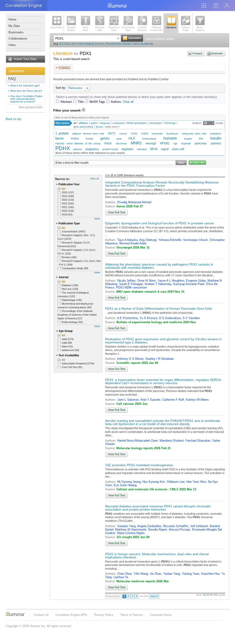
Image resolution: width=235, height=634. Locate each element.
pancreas (201, 143)
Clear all (128, 101)
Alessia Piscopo (179, 529)
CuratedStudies (71, 28)
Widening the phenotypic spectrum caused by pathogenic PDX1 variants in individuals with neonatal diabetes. (159, 266)
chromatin (157, 133)
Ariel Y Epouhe (150, 399)
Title (81, 101)
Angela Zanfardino (149, 526)
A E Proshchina (127, 318)
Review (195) (69, 257)
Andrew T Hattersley (158, 284)
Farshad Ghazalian (197, 440)
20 (208, 595)
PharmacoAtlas (114, 28)
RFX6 (154, 149)
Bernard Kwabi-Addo (132, 243)
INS (201, 138)
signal (165, 149)
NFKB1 (165, 143)
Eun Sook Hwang (125, 485)
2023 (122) (68, 199)
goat (119, 138)
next (153, 596)
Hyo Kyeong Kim (154, 481)
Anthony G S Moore (130, 358)
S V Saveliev (191, 318)
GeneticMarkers (142, 28)
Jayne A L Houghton (171, 280)
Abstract (66, 101)
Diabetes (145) (70, 285)
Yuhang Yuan (190, 573)
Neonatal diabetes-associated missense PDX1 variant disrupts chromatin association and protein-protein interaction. (158, 507)
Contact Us (41, 615)
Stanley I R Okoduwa (159, 358)
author (94, 123)
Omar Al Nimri (146, 280)
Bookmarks (16, 32)
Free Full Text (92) (72, 367)
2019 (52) (67, 214)
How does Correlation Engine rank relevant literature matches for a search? (26, 99)
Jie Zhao (155, 573)
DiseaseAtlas (99, 28)
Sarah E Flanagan (131, 284)
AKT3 (111, 133)
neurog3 (150, 143)
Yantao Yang (171, 573)
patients (216, 143)
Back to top (13, 119)
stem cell (178, 149)
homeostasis (149, 138)
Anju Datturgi (148, 240)
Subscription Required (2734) (78, 363)
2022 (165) (68, 203)
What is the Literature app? (25, 85)
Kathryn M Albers (197, 399)
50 (205, 123)
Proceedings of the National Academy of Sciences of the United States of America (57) (76, 315)
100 (215, 595)
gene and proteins (83, 126)
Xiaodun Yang (126, 526)
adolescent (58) (70, 350)
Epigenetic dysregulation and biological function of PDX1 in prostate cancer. (160, 223)
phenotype (155, 123)
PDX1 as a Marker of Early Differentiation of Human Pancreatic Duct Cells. (159, 308)
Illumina (15, 614)
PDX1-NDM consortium (131, 287)
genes (104, 138)
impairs (188, 138)
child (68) (67, 342)
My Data (14, 26)
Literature (16, 71)
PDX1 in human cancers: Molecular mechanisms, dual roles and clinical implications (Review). (157, 555)
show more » (112, 126)
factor (59, 138)
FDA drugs (170, 123)
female (89, 138)
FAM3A (75, 138)
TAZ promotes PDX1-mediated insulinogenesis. (139, 465)
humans (170, 138)
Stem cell (138, 43)
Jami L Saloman (128, 399)
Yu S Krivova (148, 318)
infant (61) (67, 346)
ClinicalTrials (185, 28)
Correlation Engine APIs (71, 615)
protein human (110, 149)
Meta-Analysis (200, 28)
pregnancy (92, 149)
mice (108, 143)
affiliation (83, 123)
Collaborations (17, 38)
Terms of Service (131, 615)
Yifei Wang (141, 573)
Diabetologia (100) (72, 300)
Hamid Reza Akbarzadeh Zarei (137, 440)
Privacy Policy (103, 615)
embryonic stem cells (194, 133)
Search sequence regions (159, 38)
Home (12, 19)
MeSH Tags (97, 101)
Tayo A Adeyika (127, 240)
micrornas (121, 143)
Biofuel (148, 43)
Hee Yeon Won (196, 481)
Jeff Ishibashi (199, 526)
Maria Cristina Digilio (130, 533)
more (97, 218)
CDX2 (134, 133)
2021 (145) (68, 207)
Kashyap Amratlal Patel (188, 284)
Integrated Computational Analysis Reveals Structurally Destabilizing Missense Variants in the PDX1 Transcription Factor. (161, 183)
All (63, 188)
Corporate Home (160, 615)
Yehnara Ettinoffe (169, 240)
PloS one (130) (70, 289)
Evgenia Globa (196, 280)
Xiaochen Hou (210, 573)
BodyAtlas (85, 28)
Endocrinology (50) (72, 322)
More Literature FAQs (31, 107)
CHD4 (144, 133)
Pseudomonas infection (118, 43)
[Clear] (118, 38)
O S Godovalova (170, 318)
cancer (123, 133)
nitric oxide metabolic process (87, 43)
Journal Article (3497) (73, 231)
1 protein (62, 133)
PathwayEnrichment (156, 28)
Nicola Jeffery (126, 280)
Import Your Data (25, 59)
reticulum (142, 149)
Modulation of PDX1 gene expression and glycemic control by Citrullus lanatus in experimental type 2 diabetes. (163, 340)
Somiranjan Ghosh (195, 240)
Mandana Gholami (171, 440)
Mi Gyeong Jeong (129, 481)
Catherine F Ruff (173, 399)
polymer (77, 149)
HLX (132, 138)
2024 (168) (68, 196)
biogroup (105, 123)
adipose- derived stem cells (88, 133)
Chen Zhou (124, 573)
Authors (116, 101)
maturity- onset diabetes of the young (77, 143)
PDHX (62, 148)
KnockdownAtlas (128, 28)
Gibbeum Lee (176, 481)
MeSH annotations (137, 123)
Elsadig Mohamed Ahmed (134, 202)
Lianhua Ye (120, 577)
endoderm (215, 133)
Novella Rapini (157, 529)
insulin (215, 138)
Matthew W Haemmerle (130, 529)
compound (118, 123)
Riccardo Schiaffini (175, 526)
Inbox (12, 45)
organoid (186, 143)
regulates (127, 149)
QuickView (57, 27)
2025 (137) (68, 192)
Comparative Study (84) (75, 268)
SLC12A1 (64, 43)
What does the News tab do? (26, 90)
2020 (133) (68, 210)
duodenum (172, 133)
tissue (99, 126)
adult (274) (68, 339)
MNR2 (136, 143)
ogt (175, 143)
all (74, 123)
